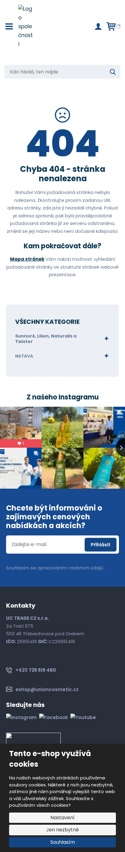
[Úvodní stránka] (25, 26)
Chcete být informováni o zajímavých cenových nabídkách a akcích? (54, 517)
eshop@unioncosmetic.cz (47, 689)
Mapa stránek (27, 259)
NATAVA (24, 356)
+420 (35, 670)
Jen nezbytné (62, 829)
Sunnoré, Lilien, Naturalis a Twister (45, 339)
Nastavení (62, 817)
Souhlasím (62, 842)
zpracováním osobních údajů (70, 568)
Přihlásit (100, 544)
